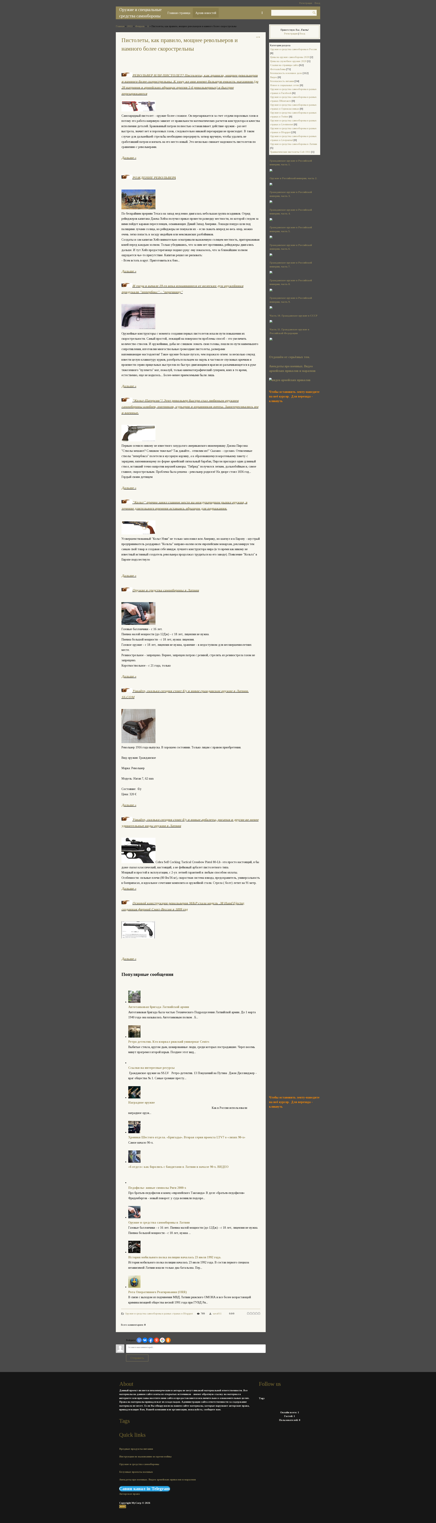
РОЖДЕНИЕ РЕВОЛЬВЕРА (154, 177)
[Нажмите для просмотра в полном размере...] (271, 237)
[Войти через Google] (162, 1340)
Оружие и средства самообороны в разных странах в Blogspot (159, 1313)
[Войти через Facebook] (150, 1340)
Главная (120, 26)
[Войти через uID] (139, 1340)
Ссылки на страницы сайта (284, 65)
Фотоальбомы (278, 69)
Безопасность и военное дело (286, 73)
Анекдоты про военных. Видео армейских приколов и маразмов (157, 1479)
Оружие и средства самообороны (139, 1464)
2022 (130, 26)
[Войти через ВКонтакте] (144, 1340)
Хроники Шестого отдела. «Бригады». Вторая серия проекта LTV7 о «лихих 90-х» (186, 1137)
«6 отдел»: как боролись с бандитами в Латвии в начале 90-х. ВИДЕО (178, 1166)
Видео (273, 77)
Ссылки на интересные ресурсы (151, 1067)
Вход (317, 3)
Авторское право (129, 1493)
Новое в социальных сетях (284, 85)
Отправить (137, 1358)
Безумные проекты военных (136, 1472)
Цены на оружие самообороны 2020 (289, 57)
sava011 (217, 1313)
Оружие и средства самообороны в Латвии (165, 590)
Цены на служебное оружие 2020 (288, 61)
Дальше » (128, 158)
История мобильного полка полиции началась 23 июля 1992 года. (174, 1257)
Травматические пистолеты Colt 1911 (290, 151)
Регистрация (305, 3)
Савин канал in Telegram (144, 1488)
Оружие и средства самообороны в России (293, 49)
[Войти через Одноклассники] (168, 1340)
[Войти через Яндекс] (156, 1340)
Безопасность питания (282, 81)
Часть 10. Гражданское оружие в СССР (293, 315)
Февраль (140, 26)
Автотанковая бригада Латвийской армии (158, 1007)
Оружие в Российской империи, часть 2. (293, 178)
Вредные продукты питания (136, 1448)
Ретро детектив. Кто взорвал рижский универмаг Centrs (168, 1041)
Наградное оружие (141, 1102)
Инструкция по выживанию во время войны (145, 1456)
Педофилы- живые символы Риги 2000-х (157, 1187)
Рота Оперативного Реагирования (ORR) (157, 1292)
